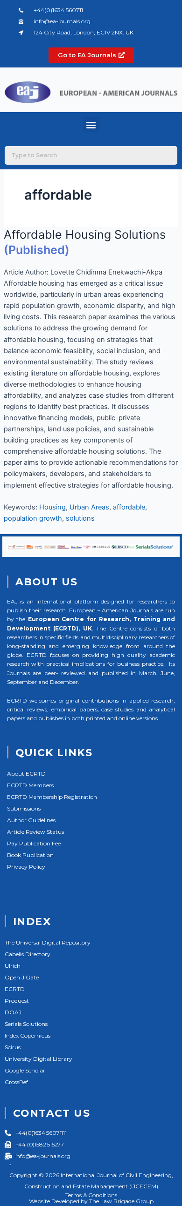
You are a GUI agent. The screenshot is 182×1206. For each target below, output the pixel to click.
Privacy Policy (26, 866)
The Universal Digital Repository (48, 942)
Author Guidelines (31, 820)
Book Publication (30, 854)
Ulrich (13, 965)
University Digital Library (38, 1058)
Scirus (13, 1047)
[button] (91, 124)
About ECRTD (26, 773)
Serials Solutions (26, 1023)
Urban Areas (89, 507)
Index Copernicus (27, 1035)
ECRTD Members (30, 785)
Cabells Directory (27, 954)
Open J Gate (22, 977)
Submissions (24, 808)
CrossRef (16, 1082)
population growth (33, 518)
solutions (80, 518)
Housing (52, 507)
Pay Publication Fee (34, 843)
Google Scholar (25, 1070)
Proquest (17, 1000)
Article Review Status (35, 831)
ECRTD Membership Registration (52, 796)
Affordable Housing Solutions (85, 234)
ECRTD (15, 988)
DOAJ (13, 1012)
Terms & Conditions (91, 1195)
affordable (129, 507)
